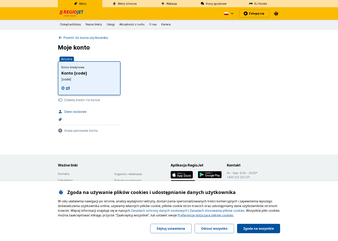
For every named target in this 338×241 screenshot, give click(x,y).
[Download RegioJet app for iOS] (183, 174)
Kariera (166, 24)
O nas (153, 24)
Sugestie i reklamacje (128, 174)
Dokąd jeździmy (70, 24)
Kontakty (64, 173)
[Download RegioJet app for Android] (211, 174)
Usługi (111, 24)
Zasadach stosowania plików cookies (217, 210)
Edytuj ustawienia (171, 228)
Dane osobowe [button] (75, 112)
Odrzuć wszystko (214, 228)
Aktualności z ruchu (132, 24)
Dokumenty (65, 180)
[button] (229, 13)
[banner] (71, 13)
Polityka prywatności (127, 180)
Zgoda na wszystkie (258, 228)
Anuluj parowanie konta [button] (81, 131)
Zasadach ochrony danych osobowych (159, 210)
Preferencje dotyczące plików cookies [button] (205, 215)
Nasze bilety (94, 24)
